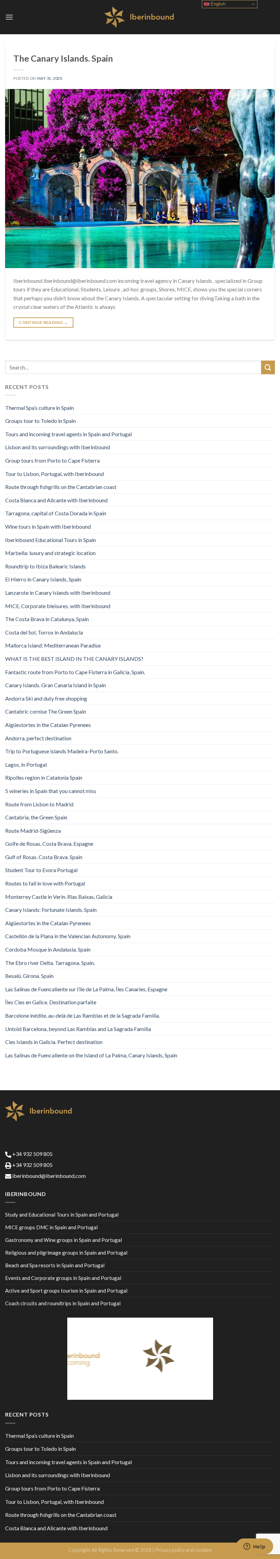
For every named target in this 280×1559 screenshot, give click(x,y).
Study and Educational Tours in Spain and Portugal (61, 1214)
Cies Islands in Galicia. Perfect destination (53, 1042)
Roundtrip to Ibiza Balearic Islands (45, 566)
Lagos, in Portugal (26, 764)
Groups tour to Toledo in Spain (40, 420)
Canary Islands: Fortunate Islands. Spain (51, 909)
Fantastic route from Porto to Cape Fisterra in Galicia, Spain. (75, 672)
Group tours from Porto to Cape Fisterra (52, 460)
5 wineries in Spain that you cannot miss (50, 791)
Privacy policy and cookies (183, 1550)
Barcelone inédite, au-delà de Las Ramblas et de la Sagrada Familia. (82, 1015)
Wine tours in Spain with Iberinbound (48, 526)
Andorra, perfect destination (38, 738)
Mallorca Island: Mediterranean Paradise (53, 645)
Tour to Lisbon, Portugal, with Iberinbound (54, 473)
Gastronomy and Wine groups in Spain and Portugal (63, 1240)
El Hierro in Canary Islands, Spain (43, 579)
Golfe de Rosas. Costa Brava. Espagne (49, 843)
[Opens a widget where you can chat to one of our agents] (254, 1547)
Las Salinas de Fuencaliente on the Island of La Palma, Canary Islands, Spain (91, 1055)
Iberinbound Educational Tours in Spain (50, 540)
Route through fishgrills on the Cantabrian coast (60, 486)
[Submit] (268, 367)
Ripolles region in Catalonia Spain (43, 777)
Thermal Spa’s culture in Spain (39, 407)
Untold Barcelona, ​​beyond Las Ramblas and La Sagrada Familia (78, 1029)
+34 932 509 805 (32, 1154)
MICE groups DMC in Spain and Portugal (51, 1227)
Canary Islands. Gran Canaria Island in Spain (55, 685)
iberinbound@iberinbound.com (48, 1175)
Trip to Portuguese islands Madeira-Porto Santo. (61, 751)
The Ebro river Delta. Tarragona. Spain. (50, 962)
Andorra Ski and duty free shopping (46, 698)
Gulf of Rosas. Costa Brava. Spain (43, 857)
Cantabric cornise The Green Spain (45, 711)
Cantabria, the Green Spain (36, 817)
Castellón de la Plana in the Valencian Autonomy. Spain (67, 936)
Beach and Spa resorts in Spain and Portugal (54, 1265)
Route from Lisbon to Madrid (39, 804)
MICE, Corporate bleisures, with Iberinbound (57, 606)
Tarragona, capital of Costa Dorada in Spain (55, 513)
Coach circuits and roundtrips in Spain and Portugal (63, 1303)
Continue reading (43, 322)
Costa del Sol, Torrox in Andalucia (44, 632)
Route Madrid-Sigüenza (33, 830)
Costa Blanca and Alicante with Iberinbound (56, 500)
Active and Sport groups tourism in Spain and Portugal (66, 1290)
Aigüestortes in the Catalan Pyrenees (48, 724)
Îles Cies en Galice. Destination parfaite (50, 1002)
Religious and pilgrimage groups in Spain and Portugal (66, 1252)
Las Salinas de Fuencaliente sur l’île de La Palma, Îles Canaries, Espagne (86, 989)
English (217, 4)
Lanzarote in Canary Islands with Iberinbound (57, 592)
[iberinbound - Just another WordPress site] (140, 17)
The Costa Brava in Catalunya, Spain (47, 619)
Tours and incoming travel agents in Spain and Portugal (68, 434)
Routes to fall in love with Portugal (45, 883)
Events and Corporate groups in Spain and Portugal (63, 1278)
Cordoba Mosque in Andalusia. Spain (47, 949)
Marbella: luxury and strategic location (50, 553)
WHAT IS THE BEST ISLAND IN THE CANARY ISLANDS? (74, 658)
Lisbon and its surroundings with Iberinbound (57, 447)
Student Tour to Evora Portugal (41, 870)
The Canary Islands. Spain (63, 58)
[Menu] (9, 17)
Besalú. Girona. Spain (29, 975)
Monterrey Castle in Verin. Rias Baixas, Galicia (58, 896)
